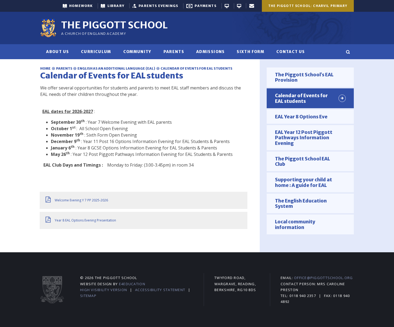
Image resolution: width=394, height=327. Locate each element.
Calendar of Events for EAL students (196, 68)
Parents (64, 68)
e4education (132, 283)
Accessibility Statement (160, 289)
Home (45, 68)
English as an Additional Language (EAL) (116, 68)
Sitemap (88, 295)
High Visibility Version (103, 289)
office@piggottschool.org (323, 277)
